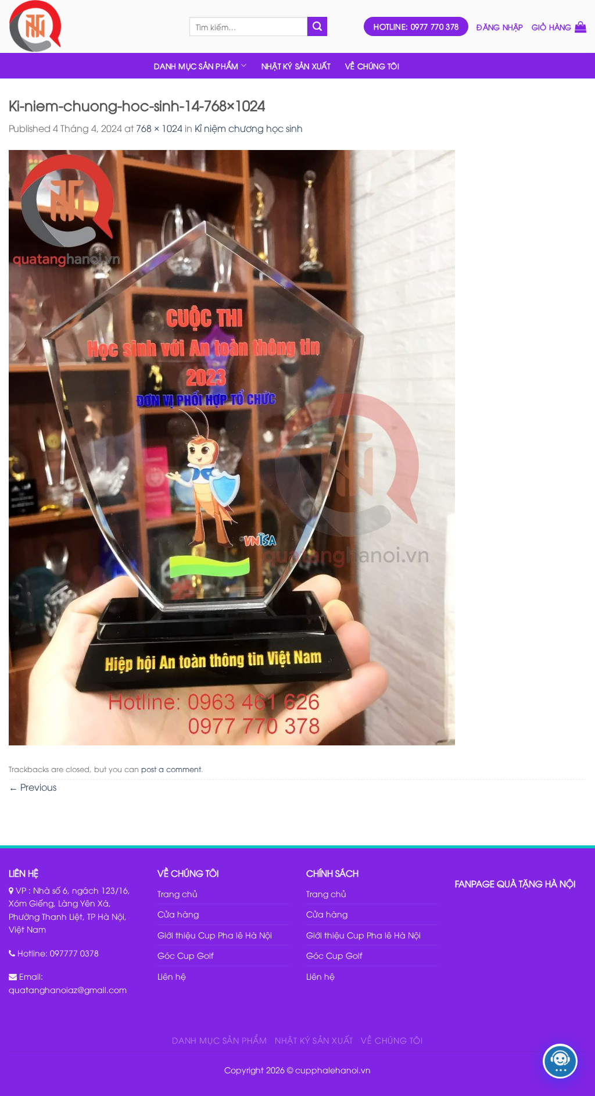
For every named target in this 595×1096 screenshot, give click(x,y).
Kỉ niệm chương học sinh (249, 128)
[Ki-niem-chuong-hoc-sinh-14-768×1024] (232, 446)
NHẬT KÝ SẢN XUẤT (295, 65)
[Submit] (317, 27)
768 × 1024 (159, 128)
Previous (32, 786)
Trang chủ (177, 893)
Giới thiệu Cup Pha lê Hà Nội (214, 934)
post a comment (171, 768)
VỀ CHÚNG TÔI (372, 65)
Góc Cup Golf (185, 955)
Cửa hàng (178, 913)
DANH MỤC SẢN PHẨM (196, 65)
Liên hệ (171, 975)
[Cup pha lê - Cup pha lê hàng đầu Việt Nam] (90, 26)
